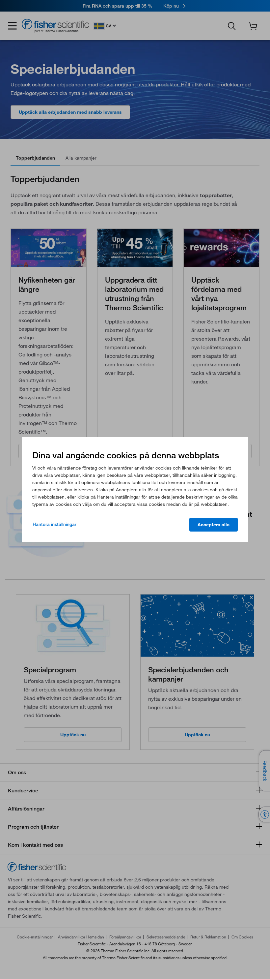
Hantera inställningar (54, 524)
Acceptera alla (214, 525)
